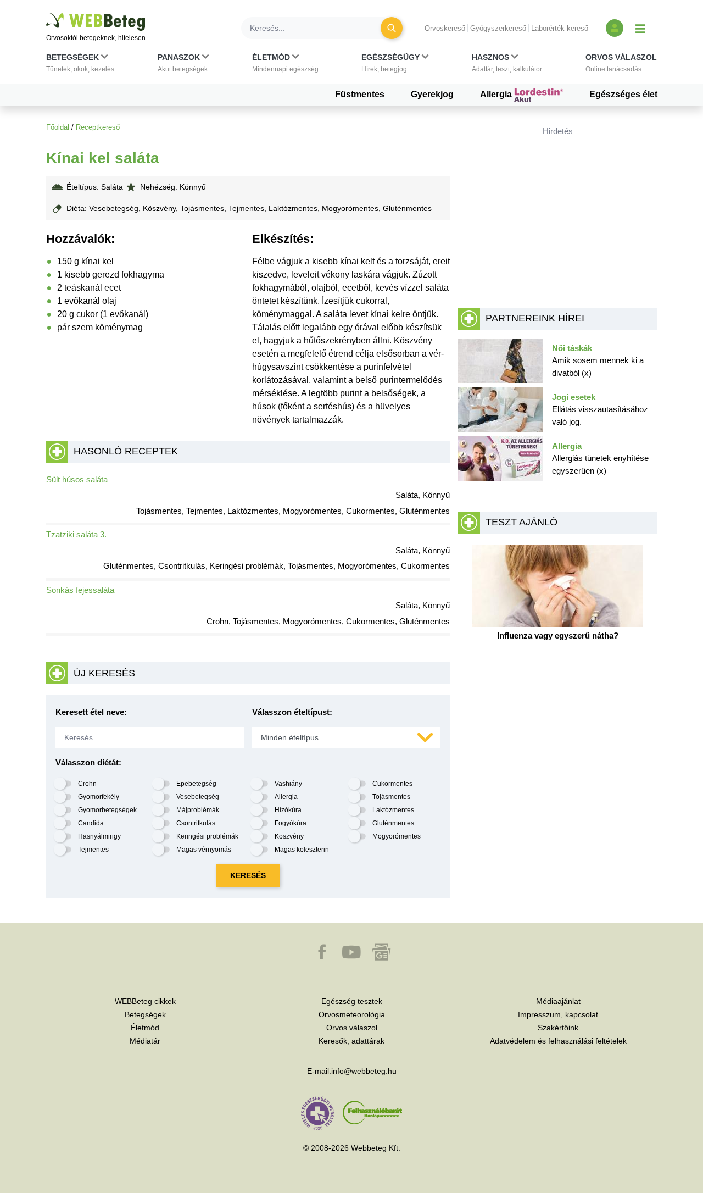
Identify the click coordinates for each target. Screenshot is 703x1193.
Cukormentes (392, 783)
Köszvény (289, 836)
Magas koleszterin (302, 849)
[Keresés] (392, 28)
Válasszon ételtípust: (292, 712)
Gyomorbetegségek (107, 810)
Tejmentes (93, 849)
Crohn (87, 783)
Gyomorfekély (98, 797)
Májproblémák (197, 810)
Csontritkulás (195, 823)
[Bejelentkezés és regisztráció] (614, 28)
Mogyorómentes (396, 836)
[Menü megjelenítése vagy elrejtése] (640, 28)
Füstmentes (359, 94)
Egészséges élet (623, 94)
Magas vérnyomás (203, 849)
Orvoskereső (445, 28)
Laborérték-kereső (559, 28)
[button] (80, 65)
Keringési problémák (207, 836)
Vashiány (288, 783)
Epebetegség (196, 783)
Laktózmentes (393, 810)
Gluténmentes (393, 823)
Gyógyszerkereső (498, 28)
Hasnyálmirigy (99, 836)
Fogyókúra (290, 823)
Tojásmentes (391, 797)
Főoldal (57, 127)
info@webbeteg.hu (364, 1071)
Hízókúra (288, 810)
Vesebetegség (197, 797)
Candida (91, 823)
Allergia (497, 94)
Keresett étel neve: (91, 712)
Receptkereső (98, 127)
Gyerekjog (432, 94)
